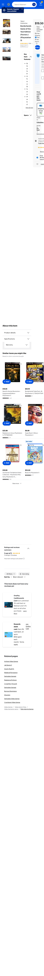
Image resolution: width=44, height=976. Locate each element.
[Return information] (36, 43)
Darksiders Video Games (11, 698)
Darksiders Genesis (10, 676)
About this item (10, 326)
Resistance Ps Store (10, 680)
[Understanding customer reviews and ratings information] (24, 558)
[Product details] (28, 332)
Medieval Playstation (11, 672)
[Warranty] (26, 345)
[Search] (34, 4)
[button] (25, 56)
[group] (28, 43)
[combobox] (24, 4)
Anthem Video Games (11, 661)
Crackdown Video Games (12, 702)
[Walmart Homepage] (8, 4)
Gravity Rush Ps (9, 669)
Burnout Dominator (10, 691)
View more (15, 483)
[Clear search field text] (31, 4)
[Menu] (3, 4)
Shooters (7, 695)
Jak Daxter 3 (8, 665)
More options (40, 134)
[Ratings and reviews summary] (28, 547)
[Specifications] (28, 339)
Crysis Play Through (10, 684)
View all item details (32, 107)
